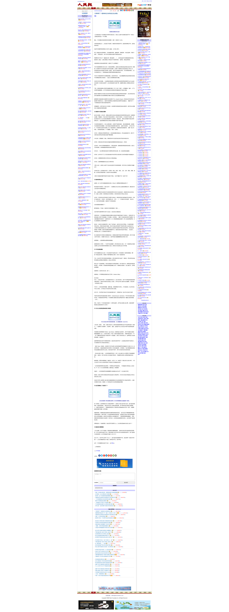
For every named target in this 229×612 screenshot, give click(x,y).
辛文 (141, 306)
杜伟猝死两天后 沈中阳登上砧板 (107, 533)
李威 (139, 340)
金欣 (144, 304)
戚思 (139, 341)
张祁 (141, 353)
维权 (140, 8)
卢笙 (139, 353)
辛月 (144, 325)
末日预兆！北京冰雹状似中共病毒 (107, 494)
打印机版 (98, 450)
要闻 (84, 8)
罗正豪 (139, 318)
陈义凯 (147, 328)
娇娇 (139, 351)
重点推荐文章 (85, 15)
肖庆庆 (143, 341)
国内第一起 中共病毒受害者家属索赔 (107, 495)
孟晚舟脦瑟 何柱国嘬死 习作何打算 (107, 524)
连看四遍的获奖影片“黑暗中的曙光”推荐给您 (110, 554)
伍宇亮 (145, 307)
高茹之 (144, 334)
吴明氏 (142, 322)
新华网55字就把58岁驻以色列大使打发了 (109, 537)
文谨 (143, 306)
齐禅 (143, 344)
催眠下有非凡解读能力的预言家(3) (107, 568)
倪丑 (143, 347)
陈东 (146, 341)
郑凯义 (141, 310)
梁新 (139, 347)
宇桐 (142, 327)
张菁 (147, 318)
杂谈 (150, 8)
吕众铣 (146, 327)
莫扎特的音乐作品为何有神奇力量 (107, 553)
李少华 (146, 350)
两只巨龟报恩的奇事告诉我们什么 (107, 535)
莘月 (144, 327)
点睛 (141, 331)
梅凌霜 (139, 304)
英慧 (139, 331)
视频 (145, 8)
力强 (143, 307)
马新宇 (144, 317)
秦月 (145, 321)
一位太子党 (142, 351)
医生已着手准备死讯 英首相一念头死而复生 (109, 546)
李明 (141, 307)
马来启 (141, 317)
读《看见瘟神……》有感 (105, 543)
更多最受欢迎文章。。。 (146, 300)
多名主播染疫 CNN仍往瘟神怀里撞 (107, 560)
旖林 (143, 340)
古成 (139, 317)
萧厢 (147, 313)
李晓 (95, 16)
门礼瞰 (146, 337)
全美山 (145, 318)
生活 (121, 8)
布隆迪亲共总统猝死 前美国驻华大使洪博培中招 (110, 497)
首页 (79, 8)
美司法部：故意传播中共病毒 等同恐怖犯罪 (109, 505)
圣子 (143, 321)
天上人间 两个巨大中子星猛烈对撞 (107, 565)
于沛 (147, 351)
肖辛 (145, 313)
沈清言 (145, 306)
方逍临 (139, 313)
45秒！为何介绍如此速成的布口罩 (107, 575)
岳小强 (146, 310)
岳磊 (145, 338)
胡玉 (139, 325)
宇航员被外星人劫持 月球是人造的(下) (108, 532)
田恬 (141, 340)
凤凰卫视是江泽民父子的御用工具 (107, 570)
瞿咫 (143, 338)
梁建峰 (141, 311)
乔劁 (139, 338)
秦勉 (142, 320)
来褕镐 (145, 324)
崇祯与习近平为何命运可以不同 (106, 551)
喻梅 (141, 341)
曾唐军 (148, 324)
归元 (147, 320)
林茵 (145, 322)
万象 (117, 8)
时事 (93, 8)
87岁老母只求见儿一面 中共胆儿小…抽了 (109, 540)
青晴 (147, 335)
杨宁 (141, 321)
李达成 (144, 335)
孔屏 (146, 304)
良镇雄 (142, 328)
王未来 (142, 324)
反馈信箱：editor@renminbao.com (114, 595)
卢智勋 (139, 328)
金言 (145, 328)
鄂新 (141, 338)
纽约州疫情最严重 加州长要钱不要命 (107, 545)
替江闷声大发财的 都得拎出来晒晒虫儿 (108, 530)
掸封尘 (139, 322)
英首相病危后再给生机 (105, 559)
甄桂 (147, 330)
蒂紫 (145, 330)
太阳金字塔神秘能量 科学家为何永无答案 (109, 527)
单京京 (141, 350)
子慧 (144, 350)
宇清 (143, 331)
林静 (139, 311)
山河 (139, 321)
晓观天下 (141, 330)
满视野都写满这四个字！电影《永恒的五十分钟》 (111, 512)
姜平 (142, 335)
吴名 (139, 310)
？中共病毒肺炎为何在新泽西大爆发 (107, 499)
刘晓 (139, 306)
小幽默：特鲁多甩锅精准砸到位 (106, 525)
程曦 (139, 307)
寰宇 (136, 8)
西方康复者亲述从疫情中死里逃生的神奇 (108, 562)
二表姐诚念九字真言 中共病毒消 (107, 502)
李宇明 (146, 325)
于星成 (143, 348)
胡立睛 (139, 324)
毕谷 (139, 330)
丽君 (142, 304)
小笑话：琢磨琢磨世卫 (104, 573)
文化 (126, 8)
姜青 (141, 337)
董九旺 (145, 347)
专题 (131, 8)
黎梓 (143, 345)
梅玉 (145, 353)
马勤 (139, 344)
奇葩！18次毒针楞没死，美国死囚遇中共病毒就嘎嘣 (111, 492)
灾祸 (112, 8)
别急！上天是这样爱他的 (105, 516)
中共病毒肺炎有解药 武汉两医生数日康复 (109, 504)
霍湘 (145, 351)
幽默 (98, 8)
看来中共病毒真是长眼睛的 (106, 500)
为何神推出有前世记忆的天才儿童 (107, 572)
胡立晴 (147, 311)
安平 (139, 354)
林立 (141, 345)
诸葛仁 (145, 344)
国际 (103, 8)
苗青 (139, 334)
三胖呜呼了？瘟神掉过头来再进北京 (107, 511)
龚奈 (144, 310)
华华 (145, 340)
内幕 (89, 8)
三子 (141, 347)
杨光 (147, 317)
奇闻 (107, 8)
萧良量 (143, 337)
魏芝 (143, 353)
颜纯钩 (144, 320)
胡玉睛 (144, 311)
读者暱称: (96, 482)
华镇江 (145, 345)
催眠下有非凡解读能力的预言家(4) (107, 564)
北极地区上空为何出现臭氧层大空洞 (107, 556)
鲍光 (139, 337)
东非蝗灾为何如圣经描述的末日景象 (107, 522)
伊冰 (141, 344)
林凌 (139, 350)
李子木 (142, 313)
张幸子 (142, 318)
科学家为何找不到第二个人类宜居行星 (108, 549)
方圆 (147, 322)
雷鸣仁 (139, 320)
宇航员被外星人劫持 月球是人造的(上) (108, 541)
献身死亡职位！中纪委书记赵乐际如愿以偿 (109, 517)
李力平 (147, 334)
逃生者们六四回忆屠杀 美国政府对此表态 (108, 520)
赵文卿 (139, 335)
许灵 (141, 348)
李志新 (139, 327)
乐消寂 (141, 325)
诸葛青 (146, 348)
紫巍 (139, 348)
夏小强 (141, 334)
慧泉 (145, 331)
